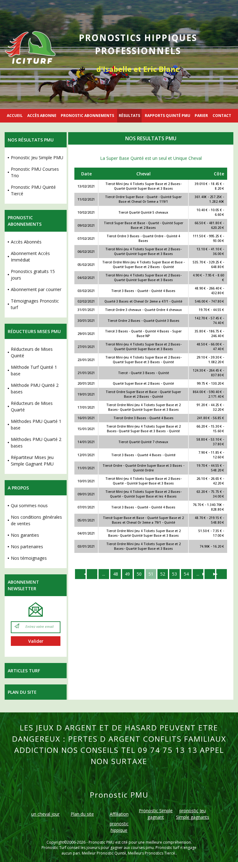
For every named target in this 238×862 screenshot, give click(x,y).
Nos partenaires (27, 546)
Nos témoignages (29, 558)
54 (186, 574)
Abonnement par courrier (36, 289)
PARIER (201, 115)
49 (127, 574)
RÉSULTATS (129, 115)
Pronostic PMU (101, 842)
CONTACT (222, 115)
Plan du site (22, 692)
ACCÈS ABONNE (41, 115)
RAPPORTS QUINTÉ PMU (167, 115)
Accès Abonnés (26, 242)
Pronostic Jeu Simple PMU (37, 157)
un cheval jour (45, 814)
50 (139, 574)
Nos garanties (25, 535)
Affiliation (119, 814)
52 (162, 574)
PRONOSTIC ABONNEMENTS (87, 115)
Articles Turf (24, 671)
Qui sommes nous (29, 505)
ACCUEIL (15, 115)
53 (174, 574)
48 (115, 574)
